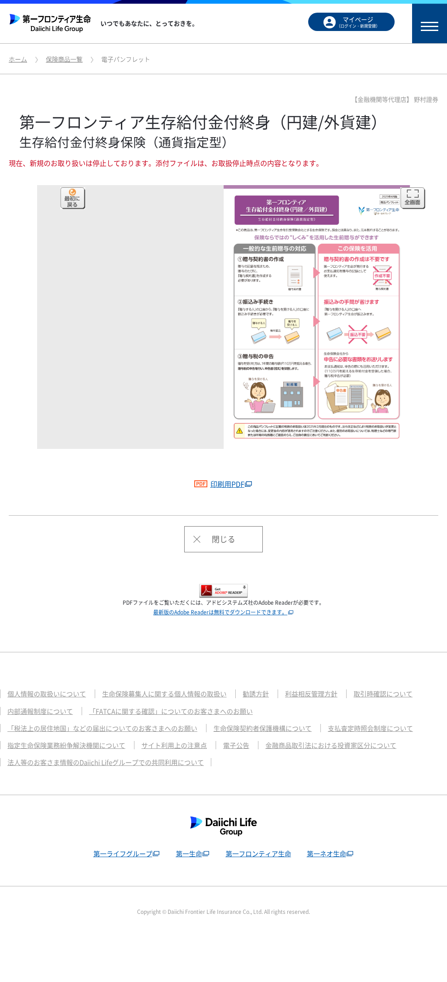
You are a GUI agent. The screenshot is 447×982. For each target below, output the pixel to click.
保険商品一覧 (64, 59)
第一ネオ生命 (326, 853)
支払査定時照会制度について (370, 728)
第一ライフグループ (122, 853)
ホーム (18, 59)
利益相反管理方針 (311, 694)
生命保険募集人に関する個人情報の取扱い (164, 694)
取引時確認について (383, 694)
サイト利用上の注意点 (174, 745)
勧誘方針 (256, 694)
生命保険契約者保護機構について (262, 728)
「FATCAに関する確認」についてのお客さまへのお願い (171, 711)
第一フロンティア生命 (258, 853)
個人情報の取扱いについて (46, 694)
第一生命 (189, 853)
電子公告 (236, 745)
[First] (72, 198)
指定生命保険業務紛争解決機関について (66, 745)
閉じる (223, 539)
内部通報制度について (40, 711)
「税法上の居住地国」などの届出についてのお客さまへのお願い (102, 728)
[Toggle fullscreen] (412, 198)
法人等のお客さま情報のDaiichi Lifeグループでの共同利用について (105, 762)
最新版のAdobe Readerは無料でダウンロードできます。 (220, 612)
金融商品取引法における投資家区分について (330, 745)
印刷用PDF (227, 484)
